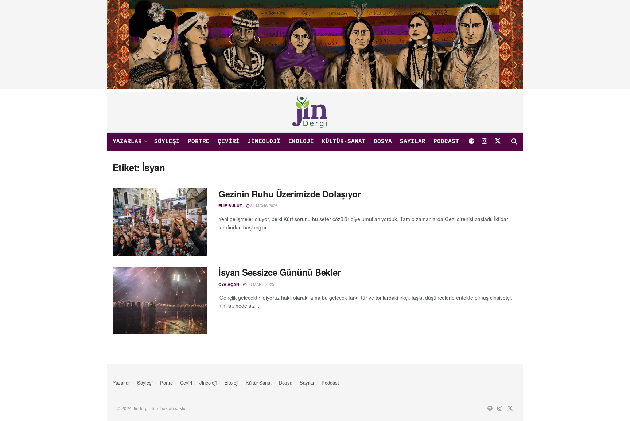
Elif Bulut (230, 205)
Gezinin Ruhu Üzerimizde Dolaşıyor (289, 194)
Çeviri (229, 141)
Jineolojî (264, 141)
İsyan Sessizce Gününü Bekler (279, 272)
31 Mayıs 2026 (263, 205)
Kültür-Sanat (344, 141)
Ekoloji (301, 141)
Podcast (446, 141)
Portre (199, 141)
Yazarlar (127, 141)
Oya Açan (228, 284)
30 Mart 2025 (260, 284)
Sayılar (412, 141)
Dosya (383, 141)
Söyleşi (167, 141)
